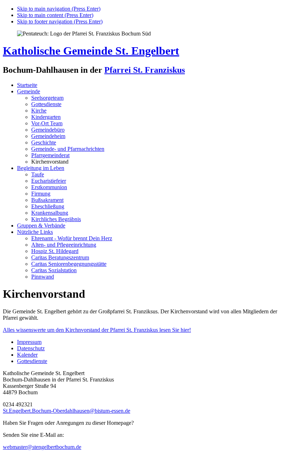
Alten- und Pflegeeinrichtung (63, 245)
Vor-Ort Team (46, 123)
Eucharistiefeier (48, 181)
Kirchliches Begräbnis (56, 219)
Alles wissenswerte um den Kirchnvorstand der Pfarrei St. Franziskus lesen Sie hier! (97, 330)
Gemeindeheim (48, 136)
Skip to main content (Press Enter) (55, 15)
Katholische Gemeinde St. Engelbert (91, 50)
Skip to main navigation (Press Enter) (58, 9)
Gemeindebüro (48, 130)
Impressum (29, 342)
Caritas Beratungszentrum (60, 257)
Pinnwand (42, 277)
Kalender (27, 355)
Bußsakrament (47, 200)
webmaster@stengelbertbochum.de (42, 447)
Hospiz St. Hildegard (54, 251)
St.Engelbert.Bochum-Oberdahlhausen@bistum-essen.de (66, 411)
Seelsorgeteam (47, 98)
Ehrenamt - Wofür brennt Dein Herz (71, 238)
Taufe (37, 174)
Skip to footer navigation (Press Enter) (60, 21)
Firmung (40, 194)
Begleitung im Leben (40, 168)
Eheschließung (47, 206)
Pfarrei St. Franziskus (144, 70)
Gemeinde (28, 91)
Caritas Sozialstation (54, 270)
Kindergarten (46, 117)
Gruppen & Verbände (41, 225)
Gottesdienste (46, 104)
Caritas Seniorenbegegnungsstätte (68, 264)
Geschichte (43, 142)
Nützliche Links (35, 232)
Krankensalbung (49, 213)
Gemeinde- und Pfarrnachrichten (67, 149)
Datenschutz (31, 348)
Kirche (38, 111)
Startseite (27, 85)
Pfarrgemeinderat (50, 155)
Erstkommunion (49, 187)
